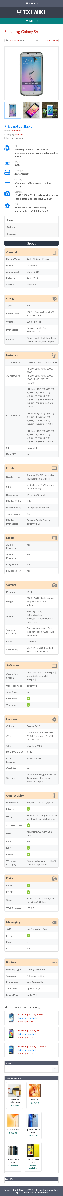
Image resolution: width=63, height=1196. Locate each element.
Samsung (14, 40)
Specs (10, 219)
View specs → (25, 1021)
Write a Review (50, 40)
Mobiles (19, 134)
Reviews (11, 233)
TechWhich (31, 12)
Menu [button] (33, 3)
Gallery (11, 226)
